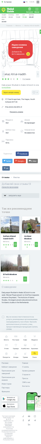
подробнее (6, 87)
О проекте (26, 375)
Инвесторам (6, 384)
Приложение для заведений (8, 372)
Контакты (26, 386)
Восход (11, 16)
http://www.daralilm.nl (13, 107)
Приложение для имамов (8, 378)
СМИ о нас (26, 382)
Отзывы (5, 177)
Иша (4, 20)
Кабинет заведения (9, 367)
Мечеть (18, 25)
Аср (24, 16)
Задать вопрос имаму (11, 92)
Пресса (25, 378)
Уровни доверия (28, 371)
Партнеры (6, 388)
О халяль (25, 367)
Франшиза (6, 391)
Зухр (18, 16)
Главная (9, 25)
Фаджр (4, 16)
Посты (16, 177)
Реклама (5, 363)
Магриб (31, 16)
